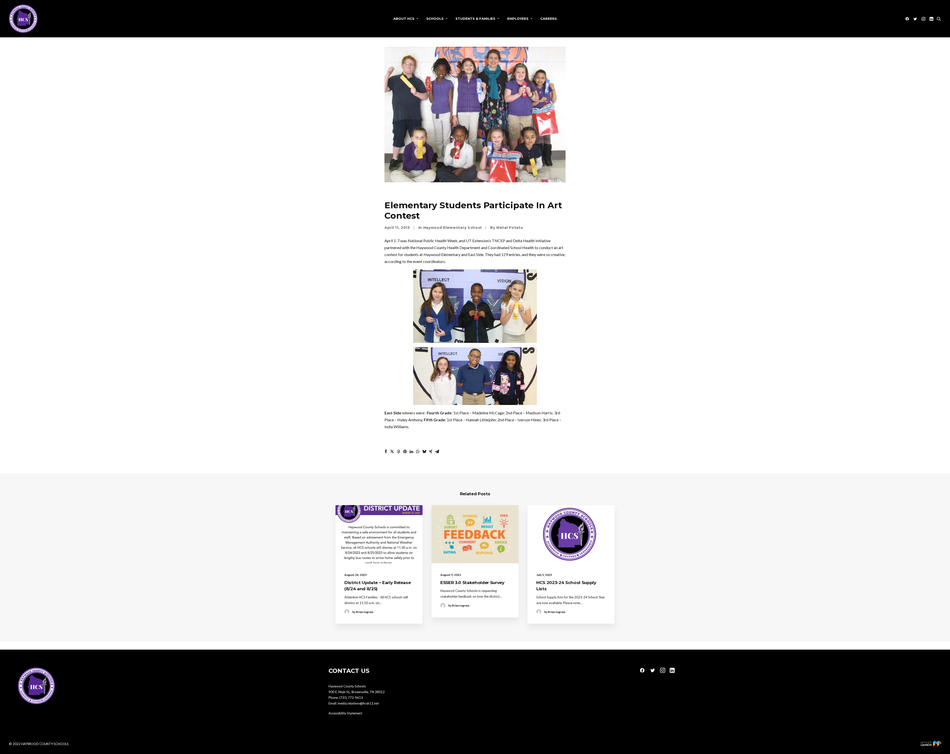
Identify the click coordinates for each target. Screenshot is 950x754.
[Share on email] (437, 451)
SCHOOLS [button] (435, 19)
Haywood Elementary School (452, 227)
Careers (548, 19)
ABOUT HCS (403, 19)
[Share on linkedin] (411, 451)
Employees (517, 19)
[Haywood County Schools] (23, 18)
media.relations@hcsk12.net (358, 703)
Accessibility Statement (345, 713)
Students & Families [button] (475, 19)
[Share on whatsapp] (418, 451)
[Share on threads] (399, 451)
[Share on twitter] (392, 451)
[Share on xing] (431, 451)
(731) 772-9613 (351, 698)
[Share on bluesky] (424, 451)
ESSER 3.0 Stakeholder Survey (472, 582)
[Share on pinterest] (405, 451)
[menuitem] (406, 18)
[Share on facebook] (386, 451)
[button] (908, 18)
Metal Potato (509, 227)
